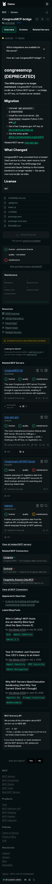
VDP (4, 840)
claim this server (35, 352)
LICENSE (12, 212)
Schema (23, 29)
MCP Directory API (11, 808)
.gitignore (13, 202)
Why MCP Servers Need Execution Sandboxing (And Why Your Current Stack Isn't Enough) (25, 685)
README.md (14, 225)
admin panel (32, 354)
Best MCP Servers (11, 792)
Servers (14, 12)
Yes (31, 761)
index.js (12, 207)
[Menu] (47, 4)
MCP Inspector (9, 820)
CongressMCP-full (13, 370)
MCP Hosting (8, 816)
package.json (15, 216)
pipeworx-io (10, 509)
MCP (4, 12)
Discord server (14, 746)
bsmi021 (8, 465)
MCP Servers (8, 776)
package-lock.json (17, 221)
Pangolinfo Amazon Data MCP (18, 579)
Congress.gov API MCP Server (19, 461)
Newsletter (7, 865)
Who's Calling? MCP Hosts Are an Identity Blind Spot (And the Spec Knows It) (20, 622)
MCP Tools (7, 788)
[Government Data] (42, 19)
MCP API (22, 723)
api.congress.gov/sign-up (21, 129)
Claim (19, 23)
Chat (4, 804)
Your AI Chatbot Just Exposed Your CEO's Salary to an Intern (22, 653)
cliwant (7, 420)
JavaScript (9, 38)
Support (6, 853)
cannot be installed (31, 241)
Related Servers (41, 29)
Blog (4, 861)
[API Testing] (37, 19)
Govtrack (8, 568)
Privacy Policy (9, 836)
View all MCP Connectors (15, 589)
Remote (21, 38)
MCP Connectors (10, 780)
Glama (5, 873)
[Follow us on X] (34, 880)
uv (14, 122)
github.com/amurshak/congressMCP (26, 137)
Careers (6, 857)
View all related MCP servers (16, 544)
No (39, 761)
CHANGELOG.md (16, 198)
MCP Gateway (9, 812)
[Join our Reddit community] (30, 880)
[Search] (48, 19)
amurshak (10, 23)
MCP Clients (8, 784)
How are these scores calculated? (26, 266)
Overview (9, 29)
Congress (8, 557)
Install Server (28, 234)
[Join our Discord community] (25, 880)
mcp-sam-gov (31, 142)
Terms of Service (10, 833)
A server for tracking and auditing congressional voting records (22, 603)
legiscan (8, 505)
